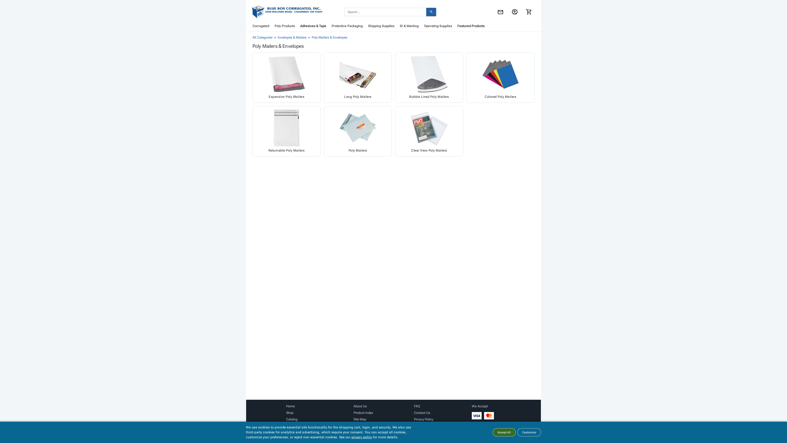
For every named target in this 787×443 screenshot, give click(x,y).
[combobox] (385, 12)
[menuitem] (261, 26)
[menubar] (393, 26)
